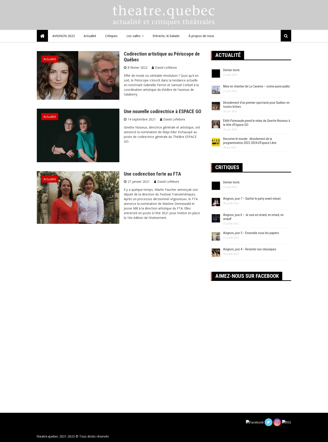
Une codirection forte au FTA (152, 174)
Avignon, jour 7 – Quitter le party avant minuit (252, 199)
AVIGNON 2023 (63, 36)
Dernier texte (231, 70)
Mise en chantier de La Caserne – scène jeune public (256, 86)
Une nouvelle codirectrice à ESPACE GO (162, 111)
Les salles (134, 36)
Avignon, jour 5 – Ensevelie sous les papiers (251, 233)
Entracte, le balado (166, 36)
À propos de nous (201, 36)
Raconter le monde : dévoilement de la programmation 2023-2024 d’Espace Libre (249, 141)
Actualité (90, 36)
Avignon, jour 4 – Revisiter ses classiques (249, 249)
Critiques (111, 36)
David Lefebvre (166, 67)
